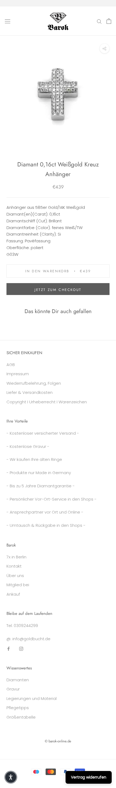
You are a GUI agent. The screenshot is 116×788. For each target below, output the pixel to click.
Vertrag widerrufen (88, 777)
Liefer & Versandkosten (29, 392)
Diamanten (17, 680)
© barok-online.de (58, 741)
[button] (10, 777)
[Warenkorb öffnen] (109, 21)
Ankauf (13, 594)
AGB (10, 364)
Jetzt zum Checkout (58, 289)
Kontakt (14, 566)
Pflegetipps (17, 707)
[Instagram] (21, 648)
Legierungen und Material (31, 698)
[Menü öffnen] (7, 21)
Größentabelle (21, 717)
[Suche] (99, 21)
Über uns (15, 575)
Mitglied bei (17, 585)
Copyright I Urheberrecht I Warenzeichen (46, 402)
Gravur (13, 689)
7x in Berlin (16, 557)
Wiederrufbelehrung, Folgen (33, 383)
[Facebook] (8, 648)
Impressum (17, 374)
